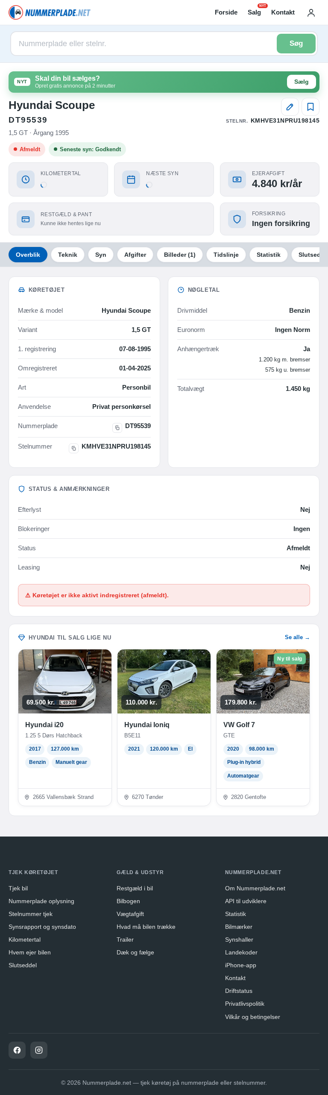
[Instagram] (38, 1050)
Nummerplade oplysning (41, 901)
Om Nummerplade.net (255, 888)
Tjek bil (18, 888)
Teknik (67, 254)
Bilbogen (128, 901)
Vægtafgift (130, 913)
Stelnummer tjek (31, 913)
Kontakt (283, 12)
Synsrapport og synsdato (42, 926)
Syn (100, 254)
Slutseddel (23, 965)
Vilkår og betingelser (252, 1016)
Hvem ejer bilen (30, 952)
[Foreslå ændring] (290, 107)
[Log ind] (310, 12)
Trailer (125, 939)
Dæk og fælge (135, 952)
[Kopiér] (117, 428)
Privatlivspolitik (244, 1003)
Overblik (28, 254)
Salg (254, 11)
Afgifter (135, 254)
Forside (226, 12)
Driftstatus (238, 990)
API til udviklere (245, 901)
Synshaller (239, 939)
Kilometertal (25, 939)
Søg (296, 43)
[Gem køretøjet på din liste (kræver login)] (310, 107)
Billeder (180, 254)
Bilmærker (238, 926)
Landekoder (241, 952)
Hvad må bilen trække (146, 926)
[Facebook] (17, 1050)
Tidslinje (226, 254)
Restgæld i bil (135, 888)
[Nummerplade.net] (50, 12)
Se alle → (297, 637)
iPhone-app (240, 965)
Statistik (269, 254)
